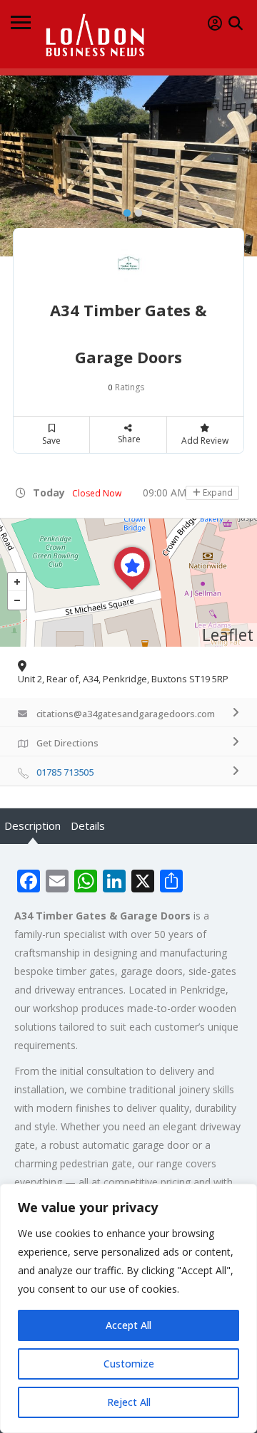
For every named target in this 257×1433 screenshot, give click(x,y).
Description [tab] (32, 825)
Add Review (204, 440)
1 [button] (123, 210)
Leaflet (227, 634)
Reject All (129, 1402)
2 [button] (134, 210)
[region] (128, 1308)
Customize (129, 1363)
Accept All (128, 1325)
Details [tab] (88, 825)
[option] (128, 165)
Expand (217, 492)
